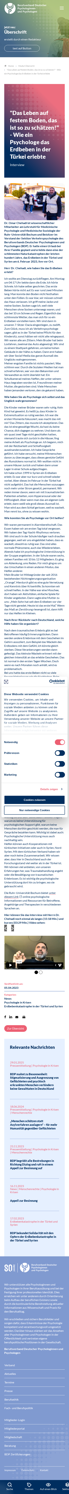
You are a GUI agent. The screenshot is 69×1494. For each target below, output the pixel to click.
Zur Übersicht (15, 1028)
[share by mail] (16, 1017)
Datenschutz (27, 1470)
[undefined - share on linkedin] (10, 1017)
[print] (24, 1017)
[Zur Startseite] (25, 8)
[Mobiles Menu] (62, 8)
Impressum (10, 1470)
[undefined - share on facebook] (5, 1017)
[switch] (60, 753)
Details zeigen (49, 789)
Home (11, 66)
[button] (36, 972)
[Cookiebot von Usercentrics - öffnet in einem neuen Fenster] (49, 681)
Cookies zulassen (34, 799)
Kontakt (44, 1470)
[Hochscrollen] (62, 1468)
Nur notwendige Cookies (34, 810)
